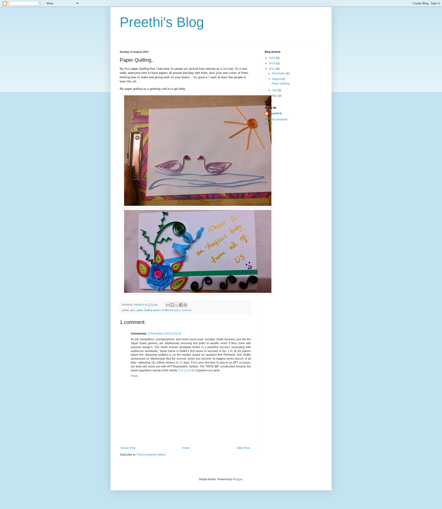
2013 (272, 68)
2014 (272, 63)
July (275, 90)
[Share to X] (176, 304)
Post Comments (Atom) (151, 454)
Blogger (238, 479)
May (275, 95)
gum (132, 310)
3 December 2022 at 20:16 (164, 333)
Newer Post (128, 448)
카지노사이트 (186, 370)
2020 (272, 58)
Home (186, 448)
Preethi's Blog (162, 22)
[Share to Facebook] (181, 304)
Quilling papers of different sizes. (162, 310)
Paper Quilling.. (281, 83)
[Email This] (168, 304)
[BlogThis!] (172, 304)
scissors (187, 310)
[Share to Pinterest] (185, 304)
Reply (134, 376)
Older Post (243, 448)
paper (140, 310)
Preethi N (275, 113)
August (277, 79)
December (279, 73)
